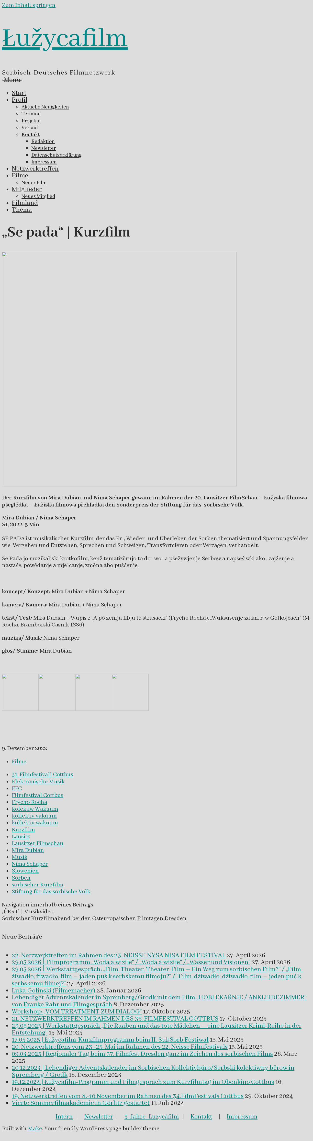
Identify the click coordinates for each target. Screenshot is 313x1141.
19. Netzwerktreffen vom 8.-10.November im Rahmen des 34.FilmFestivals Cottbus (128, 1096)
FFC (17, 788)
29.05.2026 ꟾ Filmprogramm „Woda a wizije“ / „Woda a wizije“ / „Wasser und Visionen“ (131, 962)
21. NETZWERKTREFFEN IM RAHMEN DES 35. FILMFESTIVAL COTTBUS (115, 1019)
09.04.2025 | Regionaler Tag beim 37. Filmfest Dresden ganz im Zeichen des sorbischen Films (142, 1054)
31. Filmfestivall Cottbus (42, 774)
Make (35, 1128)
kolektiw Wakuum (35, 809)
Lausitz (21, 836)
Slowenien (25, 871)
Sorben (21, 878)
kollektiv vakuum (34, 816)
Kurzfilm (23, 830)
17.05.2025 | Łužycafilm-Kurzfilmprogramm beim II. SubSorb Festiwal (110, 1040)
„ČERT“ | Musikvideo (28, 911)
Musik (19, 857)
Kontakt (201, 1117)
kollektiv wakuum (35, 823)
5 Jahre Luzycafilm (151, 1117)
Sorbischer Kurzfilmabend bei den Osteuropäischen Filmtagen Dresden (94, 918)
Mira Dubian (28, 850)
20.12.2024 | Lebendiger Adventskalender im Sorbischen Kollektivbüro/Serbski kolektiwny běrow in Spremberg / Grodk (153, 1071)
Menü (12, 80)
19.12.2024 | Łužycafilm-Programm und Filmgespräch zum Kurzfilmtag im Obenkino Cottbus (143, 1082)
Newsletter (98, 1117)
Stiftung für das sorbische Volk (51, 891)
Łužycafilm (65, 38)
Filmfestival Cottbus (37, 795)
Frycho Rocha (29, 802)
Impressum (242, 1117)
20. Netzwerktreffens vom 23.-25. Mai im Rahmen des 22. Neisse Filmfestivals (120, 1047)
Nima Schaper (30, 864)
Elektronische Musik (38, 782)
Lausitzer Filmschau (37, 843)
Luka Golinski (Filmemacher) (53, 991)
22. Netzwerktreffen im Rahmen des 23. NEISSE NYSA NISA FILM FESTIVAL (118, 955)
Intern (64, 1117)
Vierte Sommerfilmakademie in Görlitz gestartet (81, 1103)
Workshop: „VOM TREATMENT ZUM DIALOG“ (77, 1012)
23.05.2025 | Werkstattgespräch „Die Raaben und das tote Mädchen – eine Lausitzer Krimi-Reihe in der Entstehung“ (157, 1029)
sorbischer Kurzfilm (37, 885)
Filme (19, 761)
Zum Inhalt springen (29, 5)
